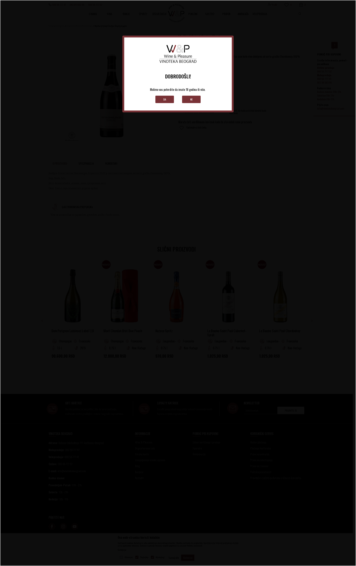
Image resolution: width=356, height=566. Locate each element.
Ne (191, 99)
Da (164, 99)
